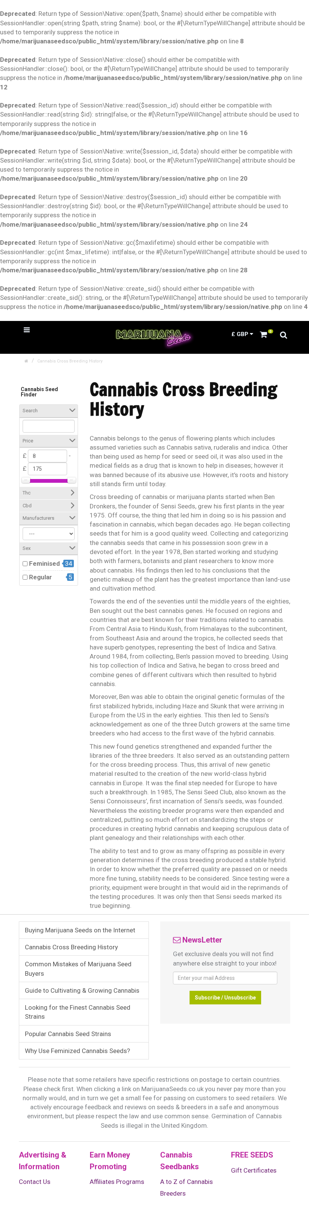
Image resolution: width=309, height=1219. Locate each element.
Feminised (44, 563)
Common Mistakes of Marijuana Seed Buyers (78, 968)
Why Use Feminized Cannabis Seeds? (77, 1051)
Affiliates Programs (117, 1181)
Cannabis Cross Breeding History (69, 361)
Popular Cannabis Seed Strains (68, 1034)
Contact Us (34, 1181)
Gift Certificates (254, 1170)
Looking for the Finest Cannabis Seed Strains (77, 1012)
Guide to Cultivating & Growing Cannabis (82, 990)
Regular (40, 577)
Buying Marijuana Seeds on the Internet (80, 930)
